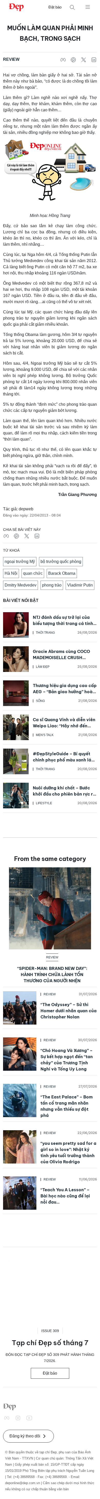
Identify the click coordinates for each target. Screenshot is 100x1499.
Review (11, 59)
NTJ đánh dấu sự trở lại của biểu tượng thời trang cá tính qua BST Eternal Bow (63, 623)
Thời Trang (45, 632)
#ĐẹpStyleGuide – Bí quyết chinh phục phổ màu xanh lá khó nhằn (62, 760)
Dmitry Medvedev (20, 585)
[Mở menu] (87, 6)
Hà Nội (11, 573)
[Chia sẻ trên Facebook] (63, 59)
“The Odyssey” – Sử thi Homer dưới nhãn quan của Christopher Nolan (69, 1010)
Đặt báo (55, 7)
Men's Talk (45, 735)
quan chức (33, 573)
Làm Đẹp (42, 666)
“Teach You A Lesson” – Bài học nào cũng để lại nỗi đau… (65, 1196)
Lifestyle (44, 803)
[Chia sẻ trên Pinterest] (73, 59)
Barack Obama (61, 573)
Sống (40, 700)
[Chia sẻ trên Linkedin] (94, 59)
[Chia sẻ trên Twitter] (84, 59)
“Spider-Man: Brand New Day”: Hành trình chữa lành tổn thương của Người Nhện (52, 974)
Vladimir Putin (80, 585)
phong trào (52, 585)
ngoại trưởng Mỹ (20, 561)
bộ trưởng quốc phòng (61, 561)
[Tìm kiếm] (72, 7)
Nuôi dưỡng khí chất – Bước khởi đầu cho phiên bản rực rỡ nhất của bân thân (64, 794)
